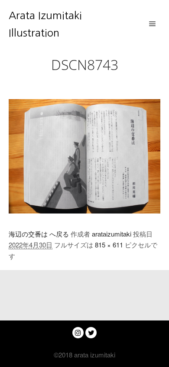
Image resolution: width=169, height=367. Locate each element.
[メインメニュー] (152, 24)
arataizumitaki (111, 233)
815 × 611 (109, 244)
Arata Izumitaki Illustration (45, 24)
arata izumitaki (93, 354)
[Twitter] (91, 332)
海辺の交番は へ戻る (39, 233)
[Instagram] (78, 332)
